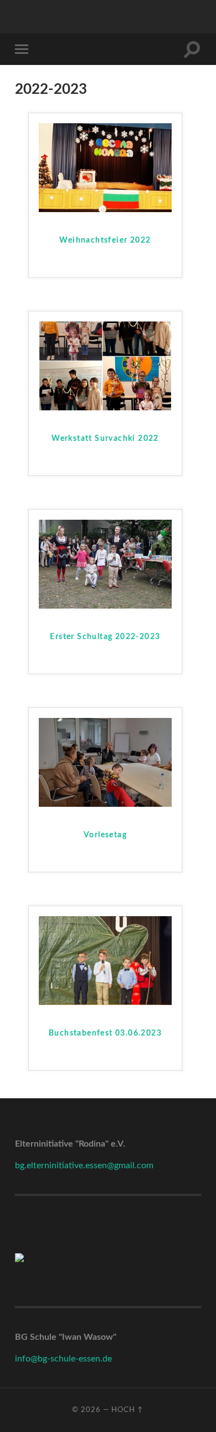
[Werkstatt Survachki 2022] (105, 407)
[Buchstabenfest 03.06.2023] (105, 1002)
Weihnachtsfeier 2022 (105, 240)
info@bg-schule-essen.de (63, 1358)
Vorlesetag (105, 835)
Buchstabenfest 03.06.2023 (105, 1033)
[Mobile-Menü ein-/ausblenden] (24, 49)
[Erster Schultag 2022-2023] (105, 605)
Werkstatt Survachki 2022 (105, 439)
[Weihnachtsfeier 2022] (105, 209)
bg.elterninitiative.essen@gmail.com (84, 1165)
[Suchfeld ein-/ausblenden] (192, 49)
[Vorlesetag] (105, 804)
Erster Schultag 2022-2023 (105, 637)
